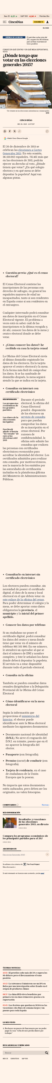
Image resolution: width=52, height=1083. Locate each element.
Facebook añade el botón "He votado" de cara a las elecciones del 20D (11, 435)
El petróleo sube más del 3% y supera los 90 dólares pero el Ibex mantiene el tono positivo (37, 40)
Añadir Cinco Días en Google (17, 138)
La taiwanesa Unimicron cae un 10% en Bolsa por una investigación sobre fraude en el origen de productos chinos (25, 986)
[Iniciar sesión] (47, 22)
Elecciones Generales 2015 (14, 855)
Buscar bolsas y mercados (16, 1045)
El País (45, 28)
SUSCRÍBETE (38, 22)
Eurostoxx (15, 1059)
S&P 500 (24, 16)
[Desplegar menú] (5, 22)
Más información (9, 867)
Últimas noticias (11, 968)
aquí (42, 873)
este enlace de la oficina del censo (23, 599)
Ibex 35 (7, 16)
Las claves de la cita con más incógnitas (10, 420)
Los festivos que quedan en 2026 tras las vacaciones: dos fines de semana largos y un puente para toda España (25, 1008)
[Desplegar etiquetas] (47, 854)
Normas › (45, 805)
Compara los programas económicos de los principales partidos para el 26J (25, 837)
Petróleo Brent (45, 16)
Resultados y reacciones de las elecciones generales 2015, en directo (34, 822)
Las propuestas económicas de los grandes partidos (10, 407)
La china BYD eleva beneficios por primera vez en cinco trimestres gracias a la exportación (24, 997)
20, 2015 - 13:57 (26, 124)
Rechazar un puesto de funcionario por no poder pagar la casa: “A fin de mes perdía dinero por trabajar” (26, 1030)
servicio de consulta (33, 417)
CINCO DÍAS (26, 120)
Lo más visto (9, 1022)
